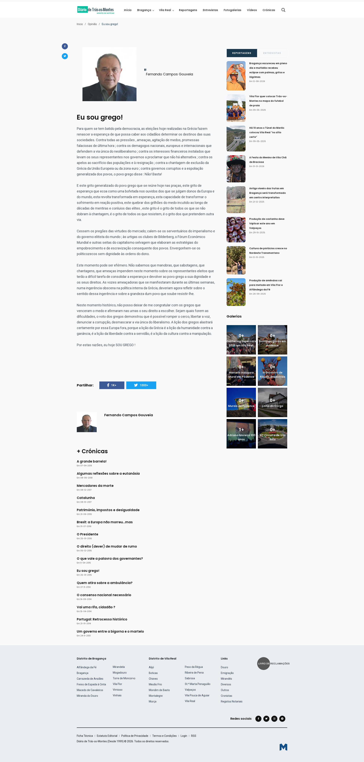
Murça (152, 701)
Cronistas (226, 695)
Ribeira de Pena (194, 672)
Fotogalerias (232, 10)
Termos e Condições (164, 735)
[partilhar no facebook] (65, 46)
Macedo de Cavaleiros (90, 690)
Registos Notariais (231, 701)
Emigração (227, 673)
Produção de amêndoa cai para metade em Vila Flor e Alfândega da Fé (266, 285)
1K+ (113, 385)
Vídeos (252, 10)
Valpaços (190, 689)
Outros (225, 690)
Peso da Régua (194, 666)
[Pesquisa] (283, 10)
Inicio (80, 24)
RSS (193, 735)
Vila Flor (117, 684)
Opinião (92, 24)
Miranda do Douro (87, 695)
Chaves (153, 678)
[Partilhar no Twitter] (65, 56)
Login (184, 735)
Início (128, 10)
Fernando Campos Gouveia (128, 415)
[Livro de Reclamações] (274, 663)
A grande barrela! (92, 461)
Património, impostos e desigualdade (108, 510)
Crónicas (269, 10)
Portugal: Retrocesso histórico (102, 619)
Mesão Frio (155, 684)
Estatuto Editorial (107, 735)
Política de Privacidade (134, 735)
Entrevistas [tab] (272, 53)
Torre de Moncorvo (124, 678)
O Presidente (87, 534)
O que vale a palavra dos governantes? (110, 558)
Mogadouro (120, 672)
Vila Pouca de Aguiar (197, 695)
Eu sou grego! (88, 570)
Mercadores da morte (95, 485)
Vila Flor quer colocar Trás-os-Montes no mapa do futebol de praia (268, 101)
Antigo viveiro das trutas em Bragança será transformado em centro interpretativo (267, 193)
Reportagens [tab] (241, 53)
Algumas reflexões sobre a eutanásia (108, 473)
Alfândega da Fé (86, 667)
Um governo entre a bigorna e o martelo (110, 631)
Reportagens (188, 10)
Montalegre (156, 695)
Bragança (144, 10)
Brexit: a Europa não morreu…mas (105, 522)
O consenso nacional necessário (104, 595)
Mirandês (226, 678)
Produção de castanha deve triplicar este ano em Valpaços (266, 223)
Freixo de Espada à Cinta (91, 684)
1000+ (144, 385)
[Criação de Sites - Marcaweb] (283, 747)
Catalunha (86, 498)
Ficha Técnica (85, 735)
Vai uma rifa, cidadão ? (96, 607)
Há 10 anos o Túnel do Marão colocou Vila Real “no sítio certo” (266, 132)
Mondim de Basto (159, 690)
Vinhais (117, 695)
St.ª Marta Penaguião (197, 684)
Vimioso (117, 689)
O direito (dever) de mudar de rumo (107, 546)
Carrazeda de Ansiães (90, 678)
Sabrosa (190, 678)
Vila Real (165, 10)
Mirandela (119, 666)
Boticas (153, 673)
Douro (224, 667)
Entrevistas (210, 10)
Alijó (151, 667)
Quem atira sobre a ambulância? (105, 583)
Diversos (226, 684)
